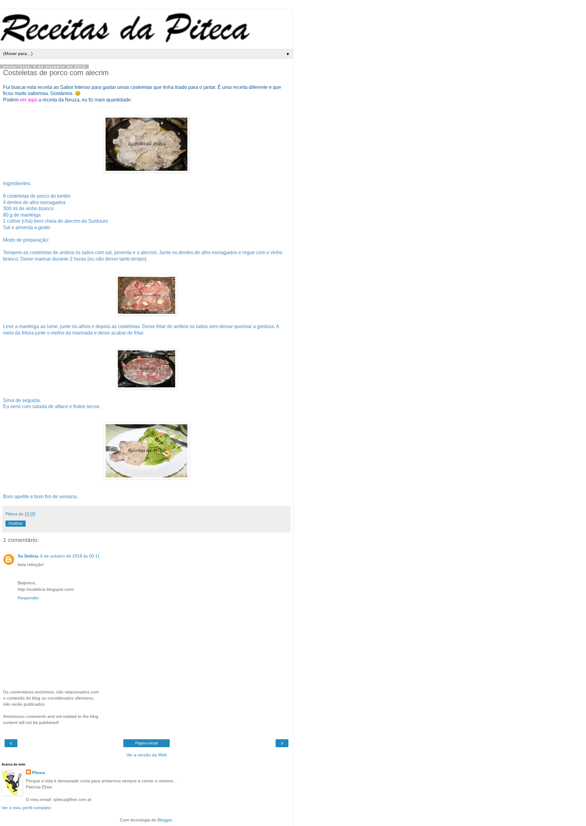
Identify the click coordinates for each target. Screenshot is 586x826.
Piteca (38, 772)
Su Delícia (28, 556)
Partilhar (16, 523)
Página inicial (146, 743)
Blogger (164, 819)
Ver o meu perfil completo (26, 807)
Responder (28, 597)
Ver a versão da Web (146, 754)
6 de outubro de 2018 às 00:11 (70, 556)
